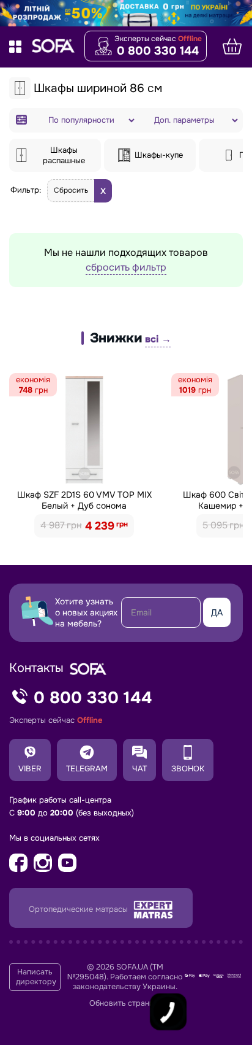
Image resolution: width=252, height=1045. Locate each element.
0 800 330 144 (158, 51)
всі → (158, 339)
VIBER (30, 768)
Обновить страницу (126, 1003)
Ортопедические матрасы (79, 909)
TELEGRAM (87, 768)
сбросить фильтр (126, 267)
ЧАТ (139, 768)
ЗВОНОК (187, 768)
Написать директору (36, 977)
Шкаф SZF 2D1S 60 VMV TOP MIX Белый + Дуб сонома (84, 500)
